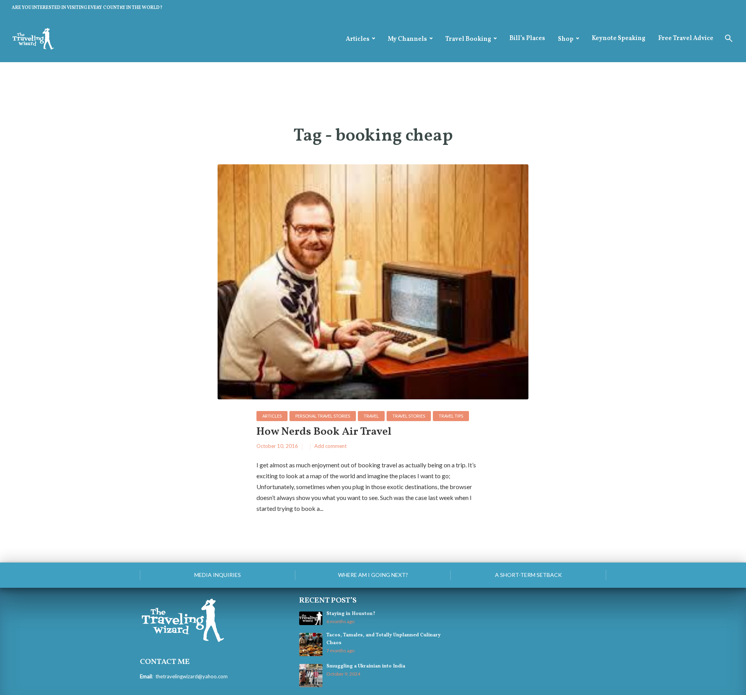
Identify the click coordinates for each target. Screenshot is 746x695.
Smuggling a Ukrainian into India (365, 666)
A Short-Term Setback (528, 574)
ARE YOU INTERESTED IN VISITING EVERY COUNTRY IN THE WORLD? (87, 8)
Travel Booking (468, 39)
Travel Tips (451, 415)
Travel (371, 415)
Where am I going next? (373, 574)
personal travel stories (322, 415)
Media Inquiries (217, 574)
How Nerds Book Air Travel (323, 432)
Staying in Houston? (350, 613)
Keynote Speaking (618, 38)
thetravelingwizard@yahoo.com (191, 676)
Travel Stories (408, 415)
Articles (358, 39)
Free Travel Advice (685, 38)
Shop (565, 39)
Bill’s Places (527, 38)
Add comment (330, 446)
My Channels (407, 39)
